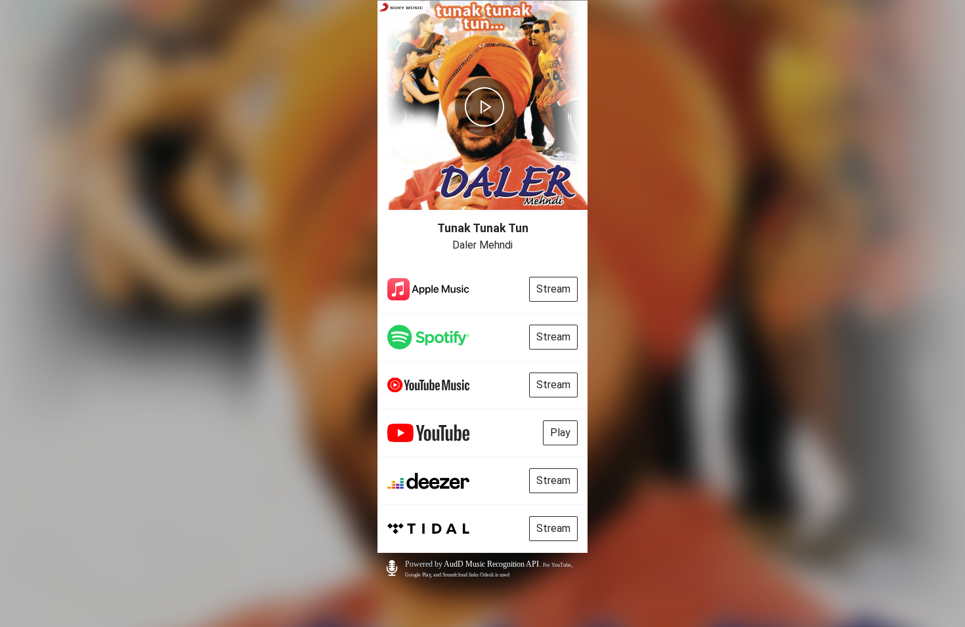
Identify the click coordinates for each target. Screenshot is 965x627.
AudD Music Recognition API (491, 564)
